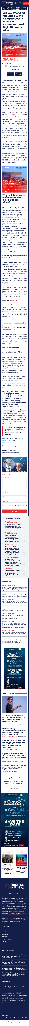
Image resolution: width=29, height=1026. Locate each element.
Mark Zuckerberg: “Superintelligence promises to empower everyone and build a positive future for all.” (12, 538)
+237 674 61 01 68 (8, 327)
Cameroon (8, 568)
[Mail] (10, 1017)
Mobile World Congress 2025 (9, 452)
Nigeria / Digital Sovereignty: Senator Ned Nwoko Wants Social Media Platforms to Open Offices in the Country (13, 562)
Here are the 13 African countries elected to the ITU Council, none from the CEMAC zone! (14, 633)
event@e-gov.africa (9, 442)
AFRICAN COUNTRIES (9, 58)
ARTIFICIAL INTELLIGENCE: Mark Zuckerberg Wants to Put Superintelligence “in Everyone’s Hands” (13, 527)
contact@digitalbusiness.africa (13, 384)
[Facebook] (9, 74)
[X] (12, 74)
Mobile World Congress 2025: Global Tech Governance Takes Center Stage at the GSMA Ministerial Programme (14, 603)
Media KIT (13, 301)
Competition (9, 544)
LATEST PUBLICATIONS (12, 557)
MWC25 (14, 115)
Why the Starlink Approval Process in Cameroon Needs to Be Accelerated (13, 609)
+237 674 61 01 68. (18, 915)
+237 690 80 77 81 (8, 330)
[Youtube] (26, 1017)
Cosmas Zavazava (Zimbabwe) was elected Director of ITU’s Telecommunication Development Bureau (13, 642)
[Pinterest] (16, 74)
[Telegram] (14, 1017)
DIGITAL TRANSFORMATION (11, 61)
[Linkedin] (6, 1017)
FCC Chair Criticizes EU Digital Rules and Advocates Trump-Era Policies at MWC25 (14, 595)
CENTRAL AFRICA (8, 59)
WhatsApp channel (9, 363)
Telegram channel (12, 361)
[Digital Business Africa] (6, 66)
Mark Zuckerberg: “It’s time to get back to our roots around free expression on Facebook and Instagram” (14, 617)
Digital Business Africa (17, 66)
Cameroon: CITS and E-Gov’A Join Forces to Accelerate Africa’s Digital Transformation (12, 573)
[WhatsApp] (20, 74)
